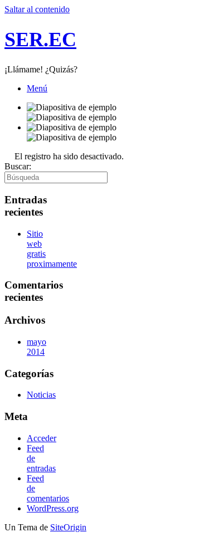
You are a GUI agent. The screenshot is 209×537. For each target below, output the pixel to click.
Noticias (41, 394)
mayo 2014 (36, 347)
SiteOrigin (68, 527)
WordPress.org (53, 508)
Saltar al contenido (37, 9)
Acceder (41, 438)
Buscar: (17, 166)
